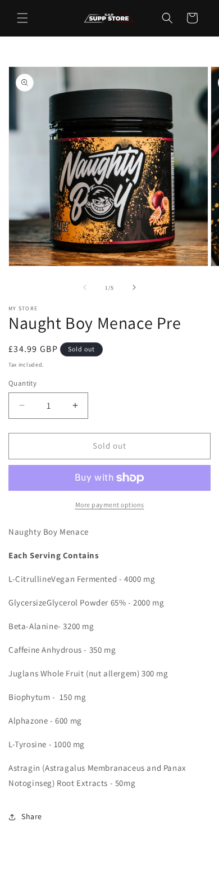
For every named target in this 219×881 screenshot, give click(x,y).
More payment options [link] (109, 504)
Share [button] (31, 816)
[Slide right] (134, 287)
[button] (22, 18)
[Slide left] (84, 287)
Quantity (22, 383)
